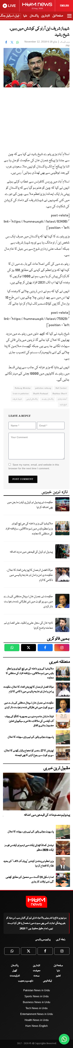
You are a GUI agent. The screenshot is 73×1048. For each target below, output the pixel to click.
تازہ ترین (45, 16)
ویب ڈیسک (64, 42)
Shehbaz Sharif (59, 393)
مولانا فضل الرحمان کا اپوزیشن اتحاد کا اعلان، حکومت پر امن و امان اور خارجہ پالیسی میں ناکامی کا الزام (30, 575)
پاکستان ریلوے (47, 399)
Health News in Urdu (37, 1019)
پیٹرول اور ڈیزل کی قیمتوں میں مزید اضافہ (31, 552)
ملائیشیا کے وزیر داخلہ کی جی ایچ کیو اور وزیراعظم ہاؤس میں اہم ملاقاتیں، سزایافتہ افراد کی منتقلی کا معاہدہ (29, 528)
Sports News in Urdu (36, 996)
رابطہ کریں (60, 939)
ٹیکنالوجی (47, 981)
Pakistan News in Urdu (36, 990)
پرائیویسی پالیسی (42, 939)
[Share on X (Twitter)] (12, 42)
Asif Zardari (61, 388)
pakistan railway (43, 388)
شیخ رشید (63, 404)
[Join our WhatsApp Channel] (64, 1039)
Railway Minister (23, 388)
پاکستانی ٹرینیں (31, 399)
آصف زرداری (62, 399)
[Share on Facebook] (6, 42)
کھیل (14, 971)
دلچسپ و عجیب (25, 981)
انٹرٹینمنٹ (15, 976)
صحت (36, 976)
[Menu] (69, 17)
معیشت (36, 971)
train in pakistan (21, 393)
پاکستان (34, 16)
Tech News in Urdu (36, 1008)
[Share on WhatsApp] (17, 42)
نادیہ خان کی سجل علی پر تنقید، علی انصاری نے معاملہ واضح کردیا (28, 625)
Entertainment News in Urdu (36, 1013)
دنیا (25, 16)
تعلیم (58, 976)
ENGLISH (64, 6)
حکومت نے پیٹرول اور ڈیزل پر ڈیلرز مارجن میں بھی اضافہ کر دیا (30, 505)
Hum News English (36, 1025)
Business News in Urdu (36, 1002)
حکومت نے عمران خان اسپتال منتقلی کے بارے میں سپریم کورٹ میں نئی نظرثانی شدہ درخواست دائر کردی (28, 601)
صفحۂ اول (57, 16)
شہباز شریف (17, 399)
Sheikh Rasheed (40, 393)
